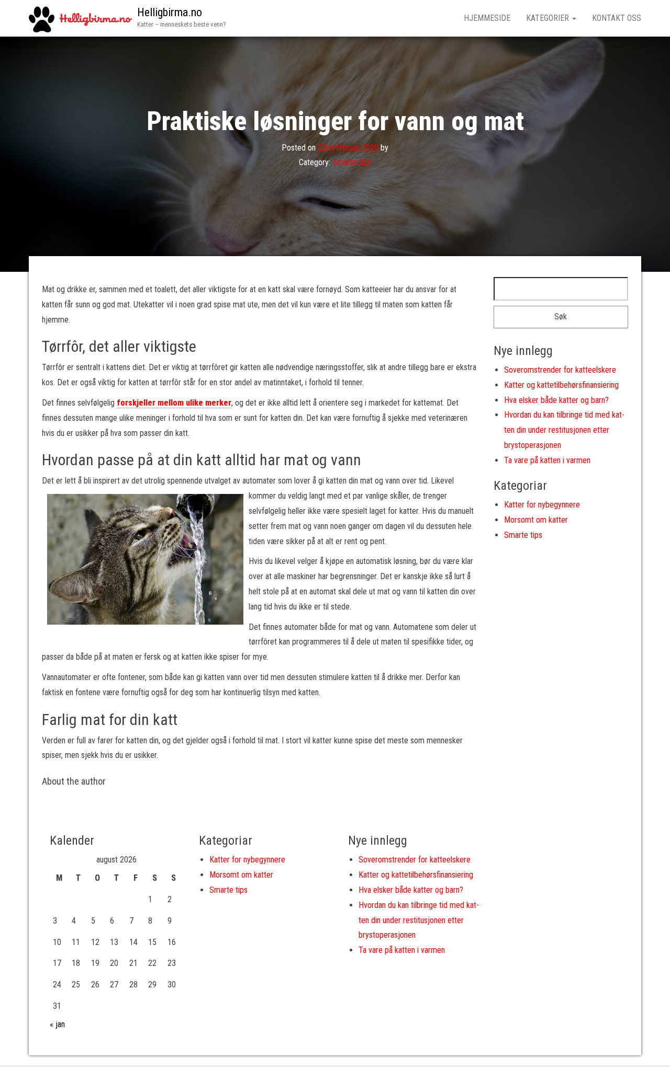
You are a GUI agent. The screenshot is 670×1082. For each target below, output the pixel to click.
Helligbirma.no (169, 12)
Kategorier (548, 18)
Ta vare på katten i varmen (547, 460)
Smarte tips (352, 162)
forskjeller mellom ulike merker (174, 403)
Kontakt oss (616, 18)
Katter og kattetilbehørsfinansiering (561, 385)
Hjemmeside (487, 18)
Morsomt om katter (536, 520)
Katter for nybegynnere (542, 505)
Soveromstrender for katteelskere (560, 370)
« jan (57, 1024)
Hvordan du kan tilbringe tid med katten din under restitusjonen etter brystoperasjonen (564, 430)
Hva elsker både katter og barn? (556, 400)
